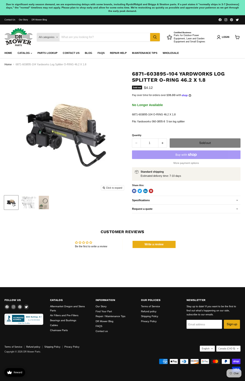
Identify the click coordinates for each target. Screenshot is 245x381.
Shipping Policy (149, 316)
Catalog (24, 53)
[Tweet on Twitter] (140, 191)
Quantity (136, 135)
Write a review (154, 244)
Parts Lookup (47, 53)
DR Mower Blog (39, 19)
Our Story (23, 19)
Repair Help (118, 53)
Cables (54, 325)
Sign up (232, 324)
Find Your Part (104, 311)
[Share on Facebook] (134, 191)
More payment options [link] (186, 163)
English (205, 348)
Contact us (71, 53)
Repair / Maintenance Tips (110, 316)
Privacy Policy (149, 321)
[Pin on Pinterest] (151, 191)
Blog (88, 53)
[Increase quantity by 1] (162, 143)
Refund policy (148, 311)
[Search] (155, 37)
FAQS (101, 53)
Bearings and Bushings (63, 320)
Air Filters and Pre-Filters (64, 315)
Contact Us (9, 19)
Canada (226, 348)
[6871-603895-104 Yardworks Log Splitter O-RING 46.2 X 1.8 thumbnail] (11, 202)
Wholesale (171, 53)
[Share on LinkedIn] (145, 191)
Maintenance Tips (144, 53)
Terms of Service (150, 306)
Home (8, 53)
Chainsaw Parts (59, 330)
